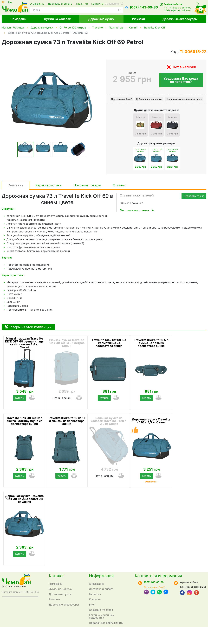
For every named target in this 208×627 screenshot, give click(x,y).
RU (3, 2)
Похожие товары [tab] (87, 185)
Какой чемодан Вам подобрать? (102, 616)
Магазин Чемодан (13, 27)
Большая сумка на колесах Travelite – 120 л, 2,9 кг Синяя (109, 421)
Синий (133, 27)
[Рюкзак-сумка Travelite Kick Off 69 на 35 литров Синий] (66, 368)
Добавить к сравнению (149, 99)
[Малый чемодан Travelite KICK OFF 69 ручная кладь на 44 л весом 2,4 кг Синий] (24, 368)
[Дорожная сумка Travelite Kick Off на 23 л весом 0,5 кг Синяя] (24, 524)
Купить (19, 397)
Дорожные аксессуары (180, 19)
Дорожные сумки (101, 19)
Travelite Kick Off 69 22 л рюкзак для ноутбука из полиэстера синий (24, 421)
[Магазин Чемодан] (15, 7)
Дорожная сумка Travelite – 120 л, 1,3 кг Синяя (151, 421)
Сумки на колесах (57, 19)
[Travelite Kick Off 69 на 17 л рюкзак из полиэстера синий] (66, 446)
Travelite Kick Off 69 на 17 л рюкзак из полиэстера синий (66, 421)
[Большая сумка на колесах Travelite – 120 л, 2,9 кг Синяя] (108, 446)
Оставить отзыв (194, 196)
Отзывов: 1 (151, 481)
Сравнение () (114, 3)
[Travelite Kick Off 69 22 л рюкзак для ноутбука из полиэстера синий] (24, 446)
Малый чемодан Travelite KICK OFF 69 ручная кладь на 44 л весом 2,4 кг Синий (24, 343)
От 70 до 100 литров (72, 27)
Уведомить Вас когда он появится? (180, 80)
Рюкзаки (138, 19)
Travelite (97, 27)
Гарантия (82, 3)
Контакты (97, 3)
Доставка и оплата (60, 3)
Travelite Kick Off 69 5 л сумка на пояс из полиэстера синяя (151, 343)
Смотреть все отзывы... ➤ (137, 210)
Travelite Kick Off (154, 27)
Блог (92, 604)
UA (10, 2)
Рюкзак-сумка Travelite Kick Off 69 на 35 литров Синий (66, 343)
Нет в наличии (62, 397)
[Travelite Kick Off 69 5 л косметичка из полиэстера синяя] (108, 368)
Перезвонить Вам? (121, 99)
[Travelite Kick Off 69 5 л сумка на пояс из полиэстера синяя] (151, 368)
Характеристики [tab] (48, 185)
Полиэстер (116, 27)
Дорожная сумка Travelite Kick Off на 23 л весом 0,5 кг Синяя (24, 499)
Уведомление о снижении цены (184, 99)
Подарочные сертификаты (106, 622)
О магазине (37, 3)
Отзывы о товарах (101, 609)
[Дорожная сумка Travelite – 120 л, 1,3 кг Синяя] (151, 446)
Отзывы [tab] (119, 185)
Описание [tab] (15, 185)
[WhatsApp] (159, 592)
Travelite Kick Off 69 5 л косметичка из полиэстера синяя (109, 343)
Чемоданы (18, 19)
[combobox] (76, 10)
